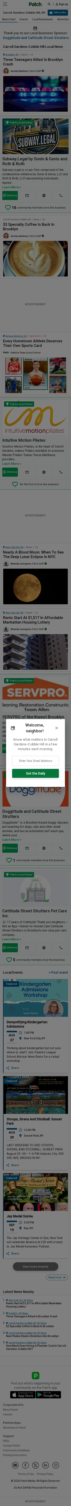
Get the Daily (35, 773)
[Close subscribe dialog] (56, 728)
